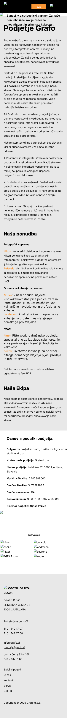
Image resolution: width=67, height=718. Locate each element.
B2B (38, 6)
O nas (7, 674)
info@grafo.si (12, 642)
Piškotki (8, 691)
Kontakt (8, 680)
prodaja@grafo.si (14, 647)
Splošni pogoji (12, 669)
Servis (7, 685)
